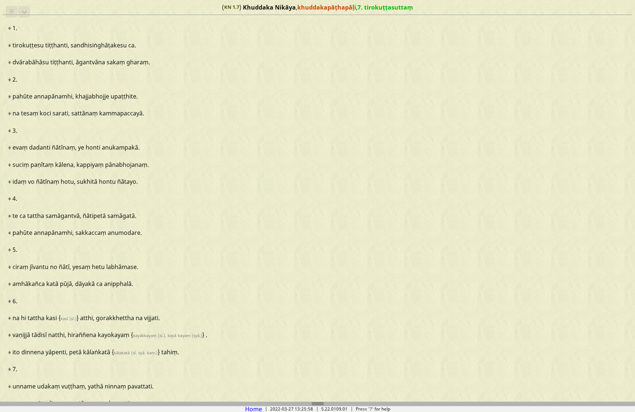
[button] (12, 12)
